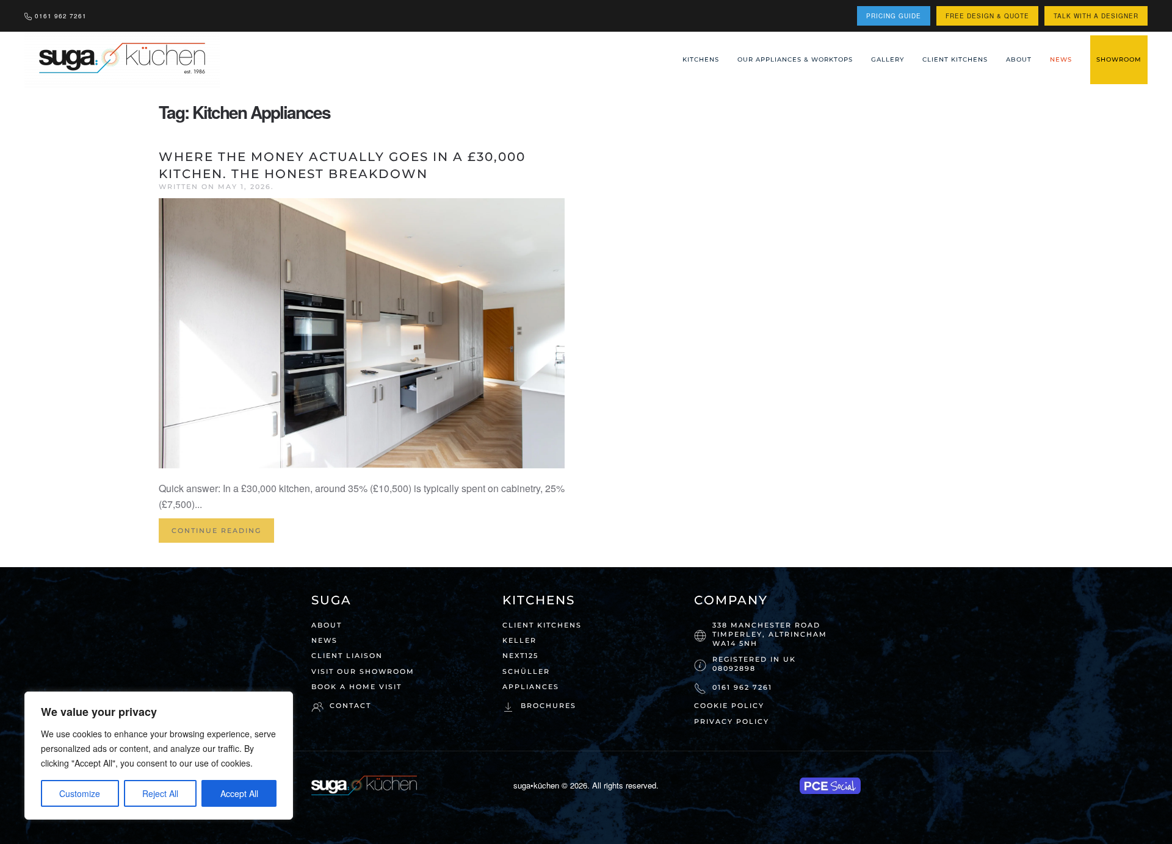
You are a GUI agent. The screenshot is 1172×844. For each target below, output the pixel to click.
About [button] (1019, 59)
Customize (79, 793)
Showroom (1118, 59)
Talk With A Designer (1096, 16)
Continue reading (216, 530)
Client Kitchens (955, 59)
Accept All (239, 793)
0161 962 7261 (61, 16)
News (1061, 59)
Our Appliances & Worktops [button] (795, 59)
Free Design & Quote (987, 16)
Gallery (887, 59)
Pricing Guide (893, 16)
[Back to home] (123, 60)
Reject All (160, 793)
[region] (158, 756)
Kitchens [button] (700, 59)
